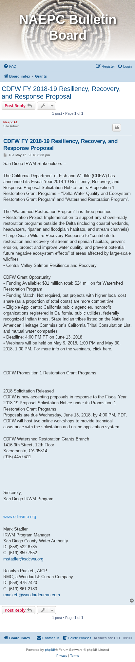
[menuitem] (9, 66)
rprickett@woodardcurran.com (31, 594)
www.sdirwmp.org (19, 516)
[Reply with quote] (116, 127)
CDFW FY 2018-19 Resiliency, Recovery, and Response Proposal (61, 92)
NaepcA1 (10, 122)
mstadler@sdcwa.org (23, 558)
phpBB (50, 649)
